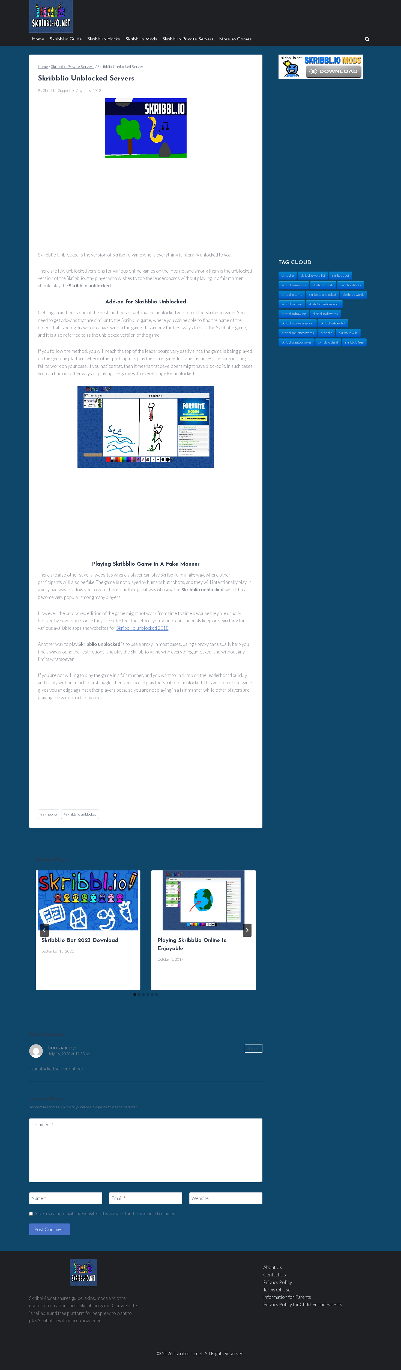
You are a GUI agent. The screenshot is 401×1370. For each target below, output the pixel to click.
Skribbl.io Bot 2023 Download (80, 940)
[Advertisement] (146, 205)
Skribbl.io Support (57, 90)
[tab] (134, 994)
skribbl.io (48, 814)
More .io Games (235, 39)
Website (200, 1198)
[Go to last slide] (44, 930)
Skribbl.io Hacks (103, 39)
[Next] (247, 930)
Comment (42, 1124)
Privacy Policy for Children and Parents (302, 1304)
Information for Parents (287, 1297)
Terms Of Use (277, 1290)
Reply (253, 1048)
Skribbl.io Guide (66, 39)
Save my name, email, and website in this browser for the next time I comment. (106, 1213)
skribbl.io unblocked (80, 814)
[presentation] (88, 900)
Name (38, 1198)
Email (118, 1198)
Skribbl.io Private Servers (187, 39)
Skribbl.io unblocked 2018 (142, 628)
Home (38, 39)
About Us (272, 1267)
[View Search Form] (367, 39)
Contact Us (274, 1275)
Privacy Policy (277, 1282)
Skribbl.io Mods (141, 39)
